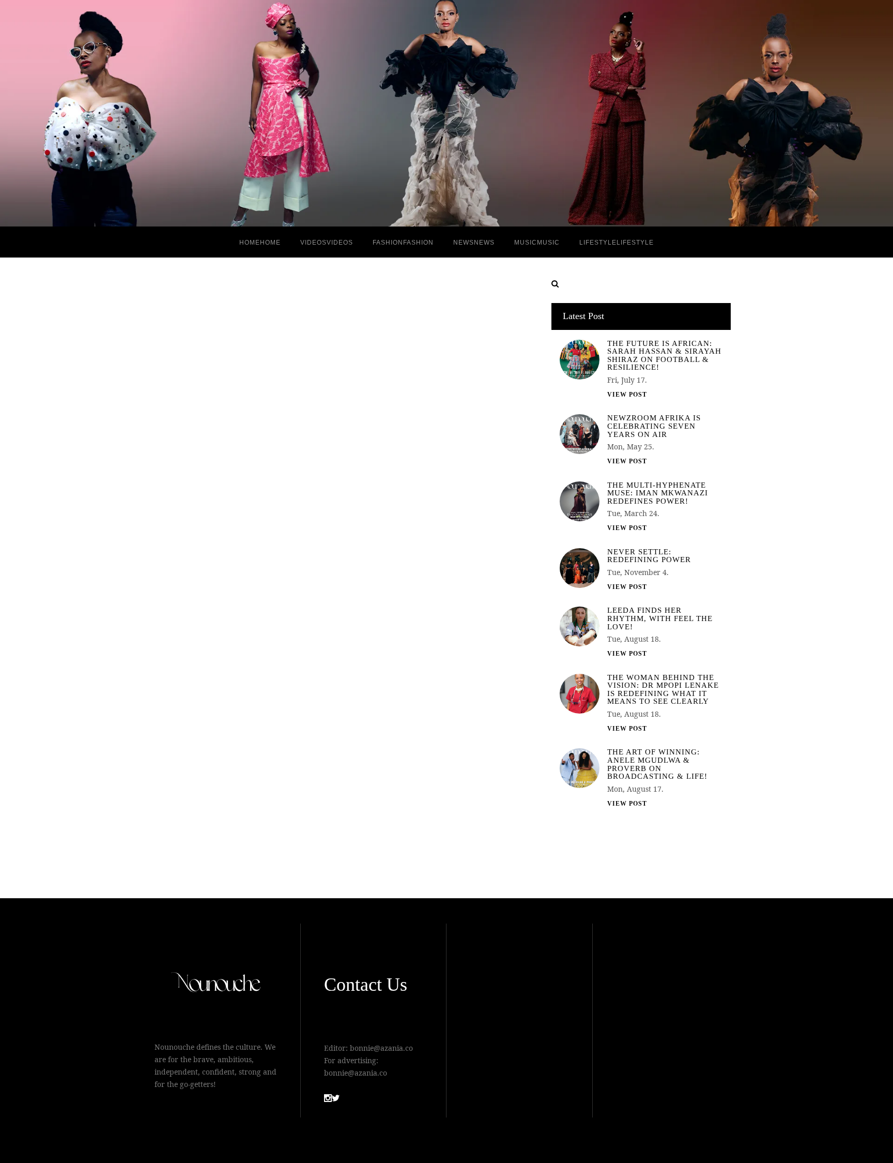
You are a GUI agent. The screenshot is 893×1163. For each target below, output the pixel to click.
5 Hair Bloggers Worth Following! (240, 431)
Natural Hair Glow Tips (438, 431)
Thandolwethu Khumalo (243, 475)
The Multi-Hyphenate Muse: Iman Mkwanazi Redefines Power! (657, 493)
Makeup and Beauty (451, 470)
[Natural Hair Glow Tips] (443, 583)
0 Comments (250, 799)
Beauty (216, 488)
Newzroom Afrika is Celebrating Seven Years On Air (654, 426)
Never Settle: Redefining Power (649, 556)
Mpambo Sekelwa (425, 457)
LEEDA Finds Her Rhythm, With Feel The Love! (660, 618)
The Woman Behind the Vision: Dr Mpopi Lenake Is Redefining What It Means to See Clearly (663, 690)
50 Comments (443, 825)
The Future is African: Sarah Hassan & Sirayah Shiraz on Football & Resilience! (664, 356)
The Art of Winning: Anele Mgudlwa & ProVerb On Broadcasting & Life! (657, 764)
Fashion (409, 470)
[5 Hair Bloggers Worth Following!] (250, 571)
